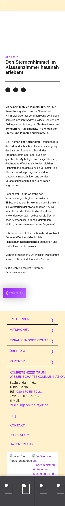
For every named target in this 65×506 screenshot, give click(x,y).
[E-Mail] (23, 89)
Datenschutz (22, 444)
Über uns (18, 351)
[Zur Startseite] (14, 5)
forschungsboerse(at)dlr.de (29, 405)
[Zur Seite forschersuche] (8, 491)
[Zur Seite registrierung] (26, 491)
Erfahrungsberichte (29, 340)
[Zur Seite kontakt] (43, 491)
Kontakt (17, 425)
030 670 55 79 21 (29, 391)
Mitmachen (19, 329)
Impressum (19, 435)
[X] (15, 89)
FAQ (13, 416)
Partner (17, 361)
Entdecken (20, 319)
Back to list (16, 292)
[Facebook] (7, 89)
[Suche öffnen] (42, 6)
